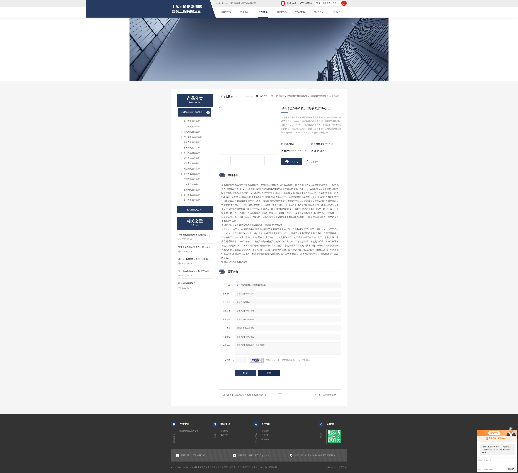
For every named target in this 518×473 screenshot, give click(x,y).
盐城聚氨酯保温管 (192, 132)
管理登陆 (343, 467)
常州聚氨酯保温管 (192, 200)
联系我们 (337, 12)
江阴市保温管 (329, 395)
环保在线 (273, 467)
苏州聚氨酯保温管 (192, 147)
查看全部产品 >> (194, 209)
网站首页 (226, 12)
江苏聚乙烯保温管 (192, 184)
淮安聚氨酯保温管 (192, 189)
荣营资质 (265, 439)
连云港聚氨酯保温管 (193, 137)
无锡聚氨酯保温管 (192, 168)
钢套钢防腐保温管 (186, 283)
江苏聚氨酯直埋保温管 (191, 112)
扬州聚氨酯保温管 (192, 121)
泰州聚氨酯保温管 (192, 153)
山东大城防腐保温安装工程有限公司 (240, 3)
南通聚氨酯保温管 (192, 142)
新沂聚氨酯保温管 (192, 163)
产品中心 (263, 12)
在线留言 (319, 12)
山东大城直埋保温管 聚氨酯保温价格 (249, 395)
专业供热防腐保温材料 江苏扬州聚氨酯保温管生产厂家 (204, 271)
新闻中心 (282, 12)
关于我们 (245, 12)
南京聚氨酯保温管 (192, 174)
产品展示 (280, 96)
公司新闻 (224, 431)
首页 (271, 96)
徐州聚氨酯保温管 (192, 195)
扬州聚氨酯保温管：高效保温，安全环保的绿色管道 (203, 235)
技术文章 (300, 12)
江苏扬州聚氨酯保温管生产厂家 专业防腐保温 (200, 259)
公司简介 (265, 431)
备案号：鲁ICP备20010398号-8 (243, 467)
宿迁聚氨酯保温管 (192, 158)
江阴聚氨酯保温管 (192, 126)
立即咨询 (293, 161)
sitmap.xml (332, 467)
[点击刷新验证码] (257, 360)
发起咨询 (511, 469)
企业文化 (265, 435)
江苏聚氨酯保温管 (192, 179)
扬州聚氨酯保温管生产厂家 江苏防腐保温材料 (200, 247)
